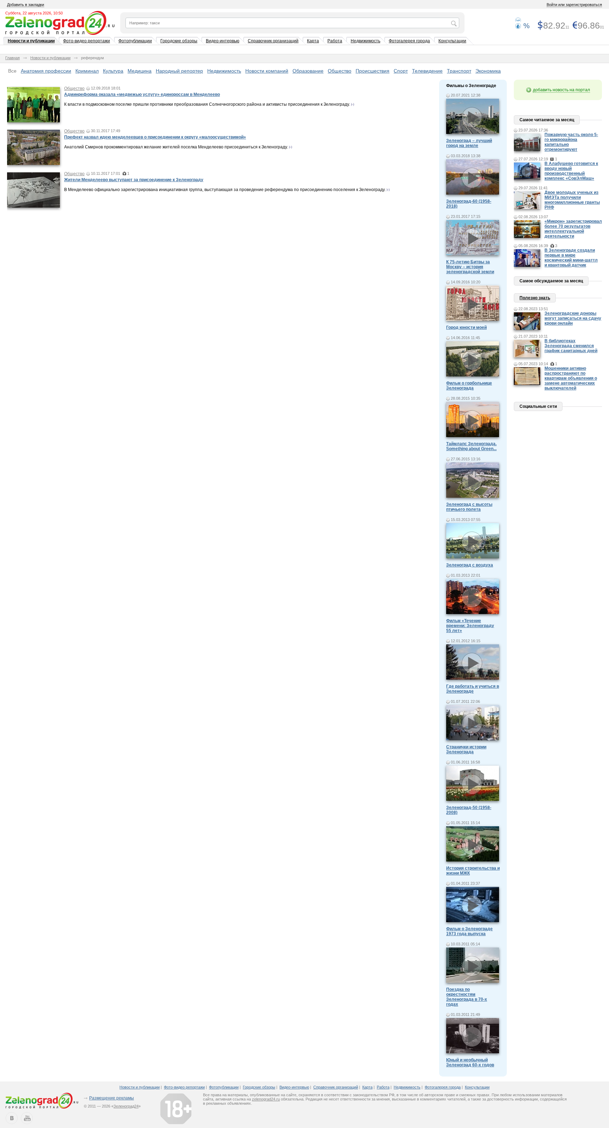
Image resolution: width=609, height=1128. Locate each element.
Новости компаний (266, 71)
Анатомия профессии (46, 71)
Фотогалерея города (409, 40)
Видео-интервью (222, 40)
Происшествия (372, 71)
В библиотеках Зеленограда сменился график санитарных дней (571, 345)
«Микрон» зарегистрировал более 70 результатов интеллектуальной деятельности (573, 229)
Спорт (401, 71)
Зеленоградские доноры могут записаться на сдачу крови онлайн (573, 318)
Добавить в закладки (25, 4)
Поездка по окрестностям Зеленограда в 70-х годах (466, 997)
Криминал (87, 71)
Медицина (140, 71)
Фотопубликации (135, 40)
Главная (12, 58)
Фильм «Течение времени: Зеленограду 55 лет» (470, 625)
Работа (334, 40)
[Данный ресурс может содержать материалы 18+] (176, 1108)
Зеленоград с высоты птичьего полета (469, 507)
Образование (308, 71)
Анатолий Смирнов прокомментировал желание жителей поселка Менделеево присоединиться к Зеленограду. (176, 147)
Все (12, 71)
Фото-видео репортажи (86, 40)
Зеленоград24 (126, 1106)
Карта (313, 40)
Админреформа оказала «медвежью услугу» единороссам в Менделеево (142, 94)
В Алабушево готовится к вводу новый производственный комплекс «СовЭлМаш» (571, 171)
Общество (339, 71)
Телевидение (427, 71)
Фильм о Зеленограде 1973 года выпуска (469, 931)
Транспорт (459, 71)
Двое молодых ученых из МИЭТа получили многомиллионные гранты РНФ (572, 200)
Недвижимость (365, 40)
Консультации (452, 40)
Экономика (488, 71)
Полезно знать (534, 297)
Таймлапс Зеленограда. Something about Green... (471, 446)
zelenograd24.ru (266, 1099)
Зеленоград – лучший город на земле (469, 143)
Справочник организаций (273, 40)
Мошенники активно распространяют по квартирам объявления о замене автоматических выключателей (571, 378)
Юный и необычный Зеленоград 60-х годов (470, 1062)
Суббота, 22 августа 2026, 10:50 (34, 13)
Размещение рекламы (111, 1098)
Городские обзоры (178, 40)
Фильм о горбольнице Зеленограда (469, 386)
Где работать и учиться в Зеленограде (472, 689)
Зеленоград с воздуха (469, 565)
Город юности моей (466, 327)
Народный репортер (179, 71)
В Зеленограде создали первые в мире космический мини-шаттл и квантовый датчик (571, 258)
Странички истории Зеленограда (466, 749)
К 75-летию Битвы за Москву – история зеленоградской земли (470, 266)
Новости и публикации (31, 40)
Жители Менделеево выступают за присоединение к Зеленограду (133, 179)
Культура (113, 71)
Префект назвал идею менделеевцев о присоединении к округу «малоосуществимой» (155, 137)
